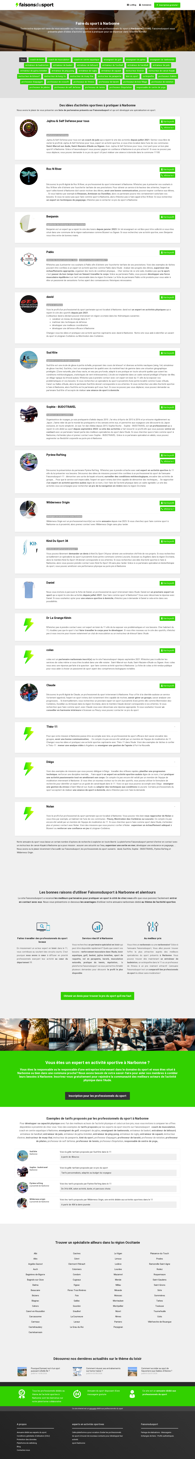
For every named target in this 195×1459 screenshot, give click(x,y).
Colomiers (77, 1269)
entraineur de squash (111, 70)
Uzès (159, 1316)
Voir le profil (168, 121)
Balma (35, 1285)
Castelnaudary (35, 1327)
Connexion (146, 5)
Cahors (35, 1306)
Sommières (159, 1295)
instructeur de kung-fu (55, 76)
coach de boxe (37, 59)
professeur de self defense (67, 87)
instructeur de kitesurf (29, 76)
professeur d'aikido (167, 76)
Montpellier (118, 1306)
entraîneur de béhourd (87, 65)
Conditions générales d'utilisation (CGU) (33, 1436)
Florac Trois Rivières (77, 1290)
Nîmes (118, 1316)
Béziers (35, 1295)
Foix (77, 1295)
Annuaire (20, 1432)
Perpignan (118, 1327)
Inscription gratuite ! (168, 5)
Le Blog (132, 5)
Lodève (118, 1264)
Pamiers (118, 1322)
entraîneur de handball (137, 65)
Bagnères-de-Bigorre (35, 1274)
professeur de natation (162, 82)
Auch (35, 1269)
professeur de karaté (109, 82)
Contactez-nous (23, 1450)
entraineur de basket (63, 65)
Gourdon (77, 1306)
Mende (118, 1280)
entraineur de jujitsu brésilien (33, 70)
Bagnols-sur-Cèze (35, 1280)
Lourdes (118, 1269)
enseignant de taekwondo (162, 59)
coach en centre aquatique (86, 59)
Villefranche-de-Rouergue (159, 1322)
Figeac (77, 1285)
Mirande (118, 1290)
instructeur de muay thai (81, 76)
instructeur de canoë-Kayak (162, 70)
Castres (77, 1253)
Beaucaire (35, 1290)
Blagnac (35, 1301)
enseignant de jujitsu (135, 59)
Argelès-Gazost (35, 1264)
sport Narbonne (78, 1443)
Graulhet (77, 1311)
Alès (35, 1259)
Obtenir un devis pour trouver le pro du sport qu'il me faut (97, 995)
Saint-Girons (159, 1285)
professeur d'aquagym (32, 82)
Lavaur (77, 1322)
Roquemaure (160, 1274)
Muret (118, 1311)
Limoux (118, 1259)
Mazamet (118, 1274)
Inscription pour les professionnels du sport (97, 1096)
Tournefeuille (160, 1311)
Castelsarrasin (35, 1332)
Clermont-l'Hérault (76, 1264)
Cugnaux (77, 1280)
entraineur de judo (161, 65)
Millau (118, 1285)
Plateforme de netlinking (27, 1443)
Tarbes (159, 1301)
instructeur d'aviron (135, 70)
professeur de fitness (84, 82)
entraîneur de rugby (88, 70)
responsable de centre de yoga (150, 87)
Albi (35, 1253)
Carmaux (35, 1322)
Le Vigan (118, 1253)
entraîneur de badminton (37, 65)
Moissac (118, 1295)
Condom (77, 1274)
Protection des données (27, 1439)
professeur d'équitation (120, 87)
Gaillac (77, 1301)
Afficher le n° (168, 128)
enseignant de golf (112, 59)
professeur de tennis (95, 87)
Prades (159, 1259)
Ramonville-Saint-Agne (159, 1264)
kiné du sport (132, 76)
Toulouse (159, 1306)
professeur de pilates (40, 87)
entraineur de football (112, 65)
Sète (159, 1290)
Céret (76, 1259)
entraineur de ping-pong (63, 70)
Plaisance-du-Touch (159, 1253)
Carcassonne (35, 1316)
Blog (19, 1447)
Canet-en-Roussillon (35, 1311)
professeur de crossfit (58, 82)
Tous (23, 59)
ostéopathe (148, 76)
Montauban (118, 1301)
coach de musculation (58, 59)
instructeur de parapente (109, 76)
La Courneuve (77, 1316)
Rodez (160, 1269)
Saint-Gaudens (159, 1280)
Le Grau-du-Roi (77, 1327)
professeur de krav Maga (135, 82)
